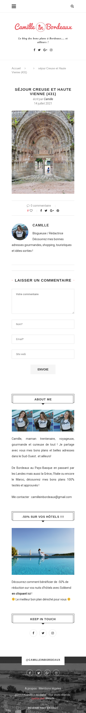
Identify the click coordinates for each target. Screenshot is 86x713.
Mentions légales (50, 688)
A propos (31, 688)
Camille (48, 99)
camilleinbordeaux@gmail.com (51, 497)
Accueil (16, 68)
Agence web (38, 698)
